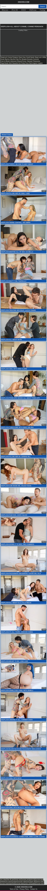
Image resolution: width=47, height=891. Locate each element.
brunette (30, 59)
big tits (18, 59)
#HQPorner (32, 10)
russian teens (20, 883)
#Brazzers (5, 10)
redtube (2, 881)
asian (2, 59)
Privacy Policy (24, 889)
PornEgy (42, 10)
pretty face (25, 63)
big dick (13, 59)
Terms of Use (14, 889)
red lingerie (33, 63)
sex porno (9, 881)
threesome (36, 61)
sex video (3, 879)
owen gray (22, 57)
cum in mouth (5, 61)
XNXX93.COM (23, 2)
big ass (7, 59)
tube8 (33, 883)
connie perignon (13, 57)
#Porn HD (15, 10)
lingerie (40, 63)
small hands (30, 57)
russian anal (39, 879)
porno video (40, 881)
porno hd (32, 879)
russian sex (25, 879)
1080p (44, 57)
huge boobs (5, 63)
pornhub (12, 883)
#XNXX (23, 10)
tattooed (29, 61)
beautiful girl (16, 63)
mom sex (18, 879)
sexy (28, 881)
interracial (13, 61)
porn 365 (33, 881)
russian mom (40, 883)
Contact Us (33, 889)
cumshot (36, 59)
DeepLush (4, 57)
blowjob (24, 59)
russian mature (5, 883)
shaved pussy (21, 61)
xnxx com (28, 883)
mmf (10, 63)
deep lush (38, 57)
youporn (14, 881)
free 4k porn (11, 879)
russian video (22, 881)
